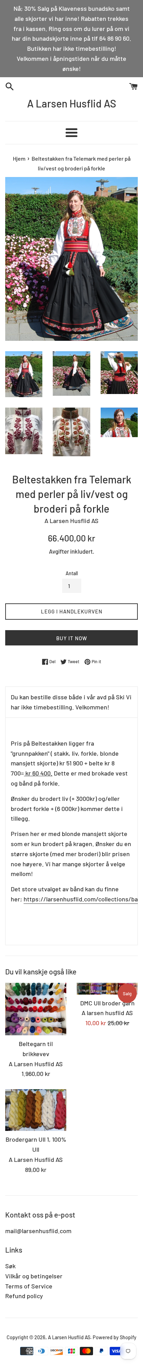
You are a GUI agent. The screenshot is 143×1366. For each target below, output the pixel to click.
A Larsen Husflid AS (71, 103)
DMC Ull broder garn (107, 1003)
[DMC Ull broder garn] (107, 988)
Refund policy (24, 1296)
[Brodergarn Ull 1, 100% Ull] (35, 1110)
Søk (10, 1266)
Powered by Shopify (114, 1337)
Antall (72, 573)
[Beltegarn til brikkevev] (35, 1009)
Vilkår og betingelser (33, 1276)
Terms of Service (28, 1286)
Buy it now (71, 638)
